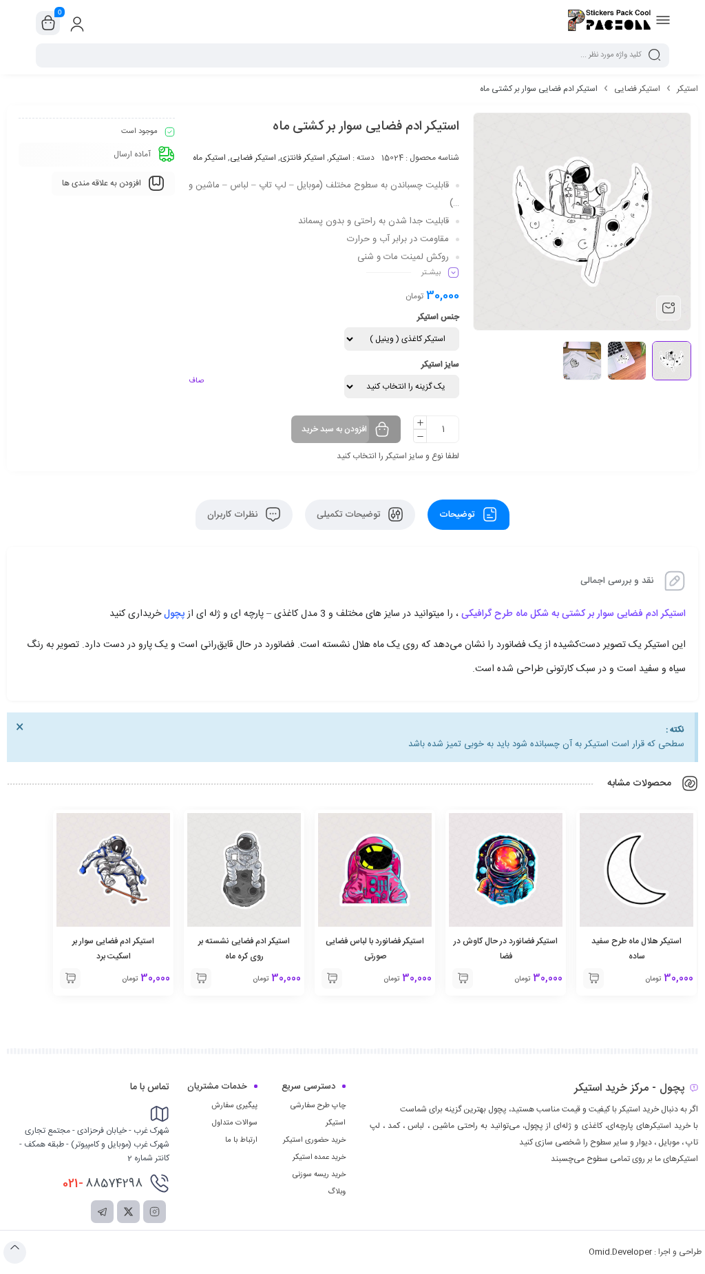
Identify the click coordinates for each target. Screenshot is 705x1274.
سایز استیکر (440, 364)
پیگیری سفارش (234, 1106)
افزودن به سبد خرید (334, 429)
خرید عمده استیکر (319, 1157)
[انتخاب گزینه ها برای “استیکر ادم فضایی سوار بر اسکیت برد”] (70, 978)
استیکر (687, 89)
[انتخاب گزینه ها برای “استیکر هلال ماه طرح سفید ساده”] (593, 978)
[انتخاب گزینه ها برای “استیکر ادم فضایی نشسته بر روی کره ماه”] (201, 978)
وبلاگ (337, 1192)
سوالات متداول (234, 1123)
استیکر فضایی (637, 89)
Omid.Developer (620, 1252)
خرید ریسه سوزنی (319, 1175)
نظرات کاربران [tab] (233, 514)
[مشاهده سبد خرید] (48, 23)
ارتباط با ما (241, 1140)
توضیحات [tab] (458, 514)
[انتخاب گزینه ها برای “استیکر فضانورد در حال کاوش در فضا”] (462, 978)
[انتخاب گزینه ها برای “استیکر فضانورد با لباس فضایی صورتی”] (332, 978)
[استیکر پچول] (609, 23)
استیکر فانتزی (302, 158)
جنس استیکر (438, 317)
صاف (196, 381)
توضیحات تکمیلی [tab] (350, 514)
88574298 (103, 1183)
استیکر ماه (209, 158)
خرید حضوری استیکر (314, 1140)
